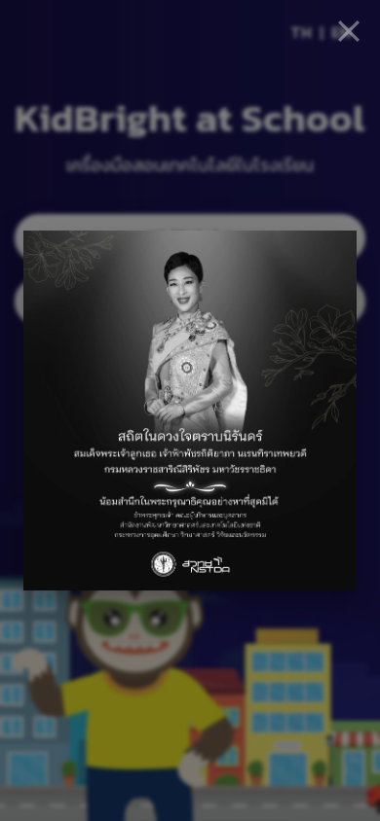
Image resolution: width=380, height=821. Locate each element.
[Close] (348, 31)
